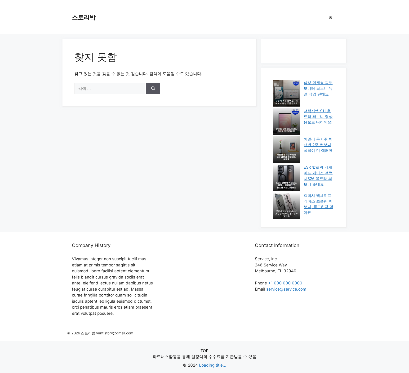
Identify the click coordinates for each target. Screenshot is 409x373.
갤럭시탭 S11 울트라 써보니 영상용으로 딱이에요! (318, 116)
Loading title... (212, 365)
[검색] (153, 88)
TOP (204, 350)
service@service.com (286, 289)
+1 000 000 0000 (285, 283)
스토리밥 (84, 17)
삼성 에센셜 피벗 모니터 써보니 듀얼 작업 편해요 (318, 88)
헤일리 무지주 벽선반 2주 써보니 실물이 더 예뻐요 (318, 145)
